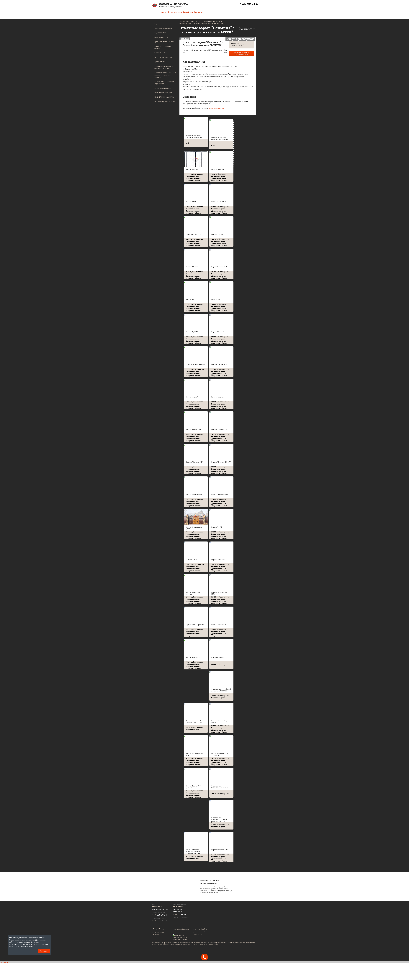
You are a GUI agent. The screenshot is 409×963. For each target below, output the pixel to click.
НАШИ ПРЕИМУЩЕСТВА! (164, 97)
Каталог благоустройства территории (164, 82)
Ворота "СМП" (191, 202)
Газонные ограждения (163, 57)
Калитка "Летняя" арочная (195, 364)
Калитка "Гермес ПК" (219, 625)
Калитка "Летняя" (192, 267)
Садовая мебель (160, 33)
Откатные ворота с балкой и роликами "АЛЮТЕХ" (195, 722)
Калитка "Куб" (216, 299)
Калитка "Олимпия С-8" (194, 462)
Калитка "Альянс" (217, 397)
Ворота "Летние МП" (219, 267)
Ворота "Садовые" (192, 169)
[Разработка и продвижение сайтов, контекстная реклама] (181, 937)
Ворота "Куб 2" (217, 527)
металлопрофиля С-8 (216, 108)
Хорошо (43, 951)
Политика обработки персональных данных (201, 930)
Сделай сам (188, 12)
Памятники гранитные (163, 92)
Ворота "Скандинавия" (194, 494)
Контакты (198, 12)
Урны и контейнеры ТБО (164, 42)
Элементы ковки (160, 53)
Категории (4, 962)
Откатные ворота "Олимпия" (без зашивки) (220, 787)
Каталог (163, 12)
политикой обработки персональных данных (28, 945)
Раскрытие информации (181, 929)
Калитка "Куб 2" (191, 559)
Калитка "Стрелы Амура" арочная (220, 722)
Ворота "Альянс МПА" (194, 429)
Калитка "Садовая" (218, 169)
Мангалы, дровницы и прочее (162, 47)
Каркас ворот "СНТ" (218, 202)
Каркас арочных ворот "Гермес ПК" (219, 754)
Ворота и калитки (161, 24)
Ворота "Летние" (217, 234)
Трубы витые (159, 62)
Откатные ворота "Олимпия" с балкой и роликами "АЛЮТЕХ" (194, 851)
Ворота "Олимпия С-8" (219, 429)
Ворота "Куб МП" (192, 332)
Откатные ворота (217, 657)
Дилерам (178, 12)
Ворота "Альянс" (192, 397)
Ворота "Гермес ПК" (193, 657)
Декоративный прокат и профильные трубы (163, 67)
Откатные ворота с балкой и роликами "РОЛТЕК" (221, 690)
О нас (170, 12)
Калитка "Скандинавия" (219, 494)
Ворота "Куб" (191, 299)
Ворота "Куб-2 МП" (218, 559)
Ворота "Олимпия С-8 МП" (221, 462)
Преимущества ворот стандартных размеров (194, 136)
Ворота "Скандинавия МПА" (194, 528)
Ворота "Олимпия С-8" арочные (194, 593)
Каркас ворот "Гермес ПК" (195, 625)
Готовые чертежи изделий (164, 101)
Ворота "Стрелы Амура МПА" (194, 754)
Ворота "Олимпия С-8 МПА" (219, 593)
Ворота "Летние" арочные (220, 332)
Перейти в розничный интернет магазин (241, 53)
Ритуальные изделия (162, 88)
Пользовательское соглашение (200, 934)
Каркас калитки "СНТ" (194, 234)
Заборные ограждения (163, 28)
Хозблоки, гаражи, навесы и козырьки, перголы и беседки (165, 75)
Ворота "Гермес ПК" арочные (193, 787)
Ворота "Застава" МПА (219, 850)
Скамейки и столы (161, 37)
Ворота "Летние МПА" (219, 364)
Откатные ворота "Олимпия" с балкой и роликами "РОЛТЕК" (219, 820)
